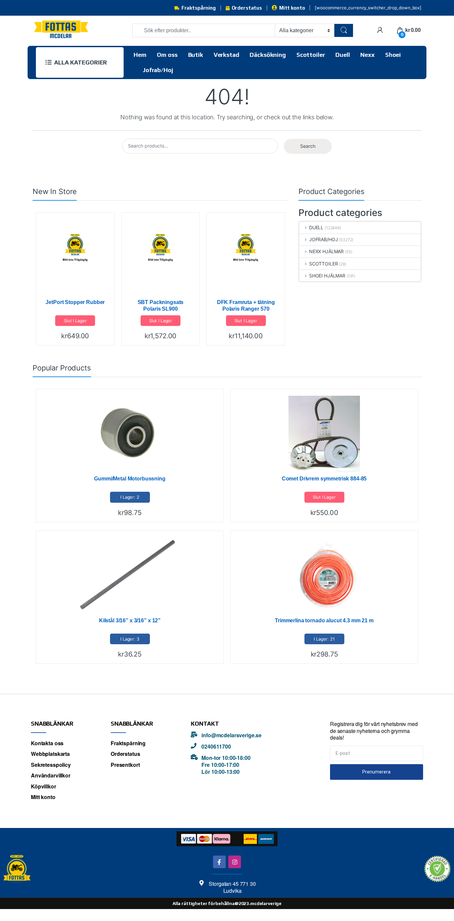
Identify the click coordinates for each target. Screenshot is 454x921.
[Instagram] (234, 862)
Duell (342, 54)
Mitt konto (292, 8)
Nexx (367, 54)
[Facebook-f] (219, 862)
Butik (195, 54)
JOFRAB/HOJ (323, 239)
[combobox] (203, 30)
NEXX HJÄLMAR (326, 251)
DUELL (316, 227)
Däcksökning (267, 54)
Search (307, 146)
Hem (140, 54)
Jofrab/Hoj (158, 69)
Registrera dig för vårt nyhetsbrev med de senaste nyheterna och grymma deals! (374, 731)
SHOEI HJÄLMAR (327, 275)
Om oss (167, 54)
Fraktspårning (198, 8)
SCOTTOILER (323, 263)
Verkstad (226, 54)
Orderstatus (247, 8)
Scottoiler (310, 54)
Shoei (393, 54)
